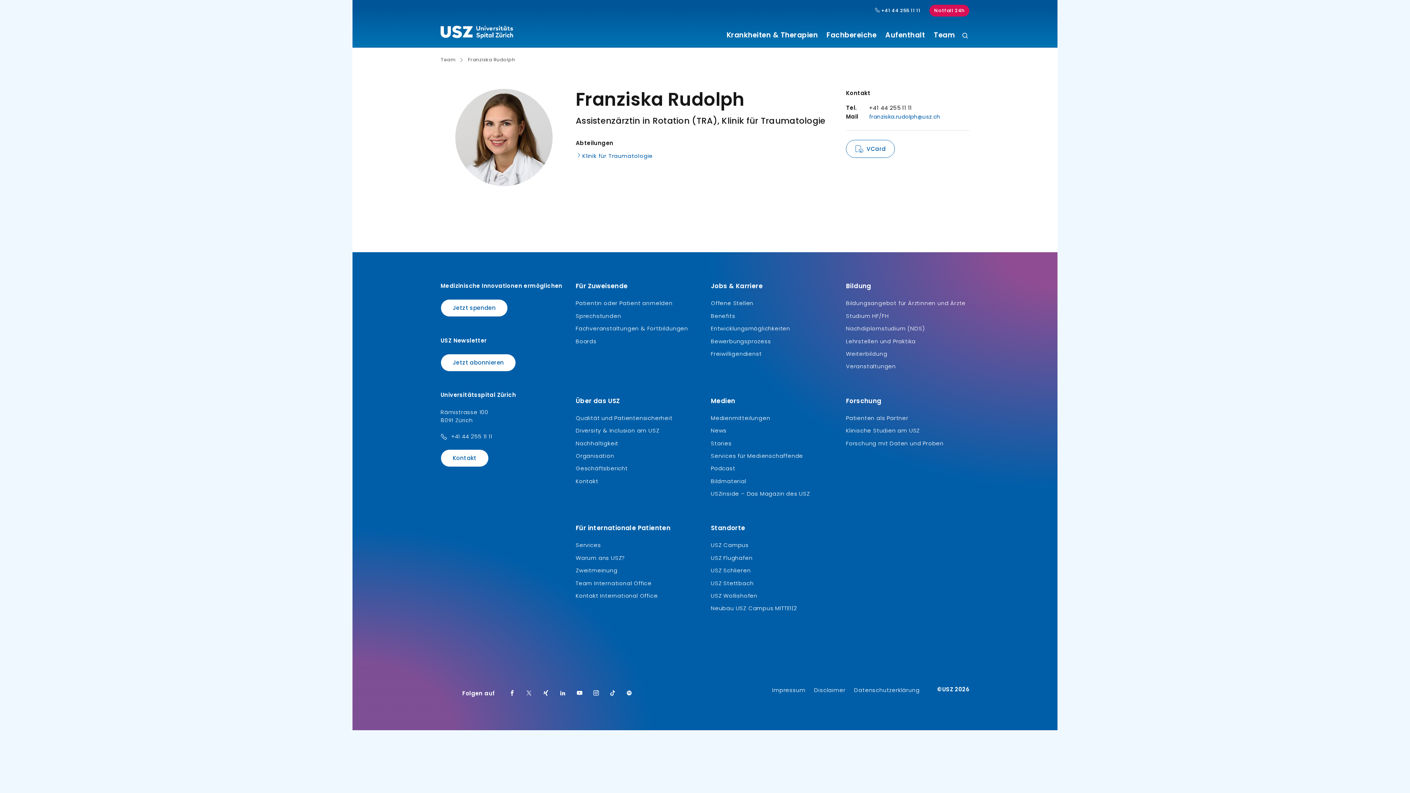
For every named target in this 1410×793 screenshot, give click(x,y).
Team (944, 35)
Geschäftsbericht (602, 468)
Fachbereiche (851, 35)
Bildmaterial (728, 481)
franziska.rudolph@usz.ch (904, 116)
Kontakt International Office (617, 596)
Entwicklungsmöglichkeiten (750, 328)
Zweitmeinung (597, 570)
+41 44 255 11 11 (900, 11)
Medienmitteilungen (740, 418)
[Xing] (546, 693)
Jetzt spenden (474, 308)
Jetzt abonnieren (478, 362)
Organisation (595, 456)
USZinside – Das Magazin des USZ (760, 493)
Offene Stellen (732, 303)
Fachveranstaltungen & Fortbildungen (632, 328)
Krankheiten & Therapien (772, 35)
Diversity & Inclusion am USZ (617, 430)
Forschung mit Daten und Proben (895, 443)
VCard (876, 149)
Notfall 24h (949, 10)
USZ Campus (730, 545)
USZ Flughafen (731, 558)
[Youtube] (580, 693)
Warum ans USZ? (600, 558)
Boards (586, 341)
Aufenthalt (905, 35)
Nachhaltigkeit (597, 443)
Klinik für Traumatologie (617, 156)
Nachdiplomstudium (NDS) (885, 328)
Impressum (788, 690)
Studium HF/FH (867, 316)
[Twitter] (529, 693)
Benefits (723, 316)
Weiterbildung (866, 354)
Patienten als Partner (877, 418)
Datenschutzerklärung (886, 690)
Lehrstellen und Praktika (881, 341)
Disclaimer (829, 690)
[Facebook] (512, 693)
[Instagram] (596, 693)
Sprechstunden (598, 316)
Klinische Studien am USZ (883, 430)
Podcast (723, 468)
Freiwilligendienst (736, 354)
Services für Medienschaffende (757, 456)
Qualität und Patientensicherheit (624, 418)
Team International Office (614, 583)
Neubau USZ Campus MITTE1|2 (754, 608)
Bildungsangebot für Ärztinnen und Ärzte (906, 303)
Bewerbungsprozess (741, 341)
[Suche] (965, 36)
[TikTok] (612, 693)
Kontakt (465, 458)
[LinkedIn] (563, 693)
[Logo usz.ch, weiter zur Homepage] (477, 33)
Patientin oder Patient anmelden (624, 303)
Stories (721, 443)
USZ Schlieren (731, 570)
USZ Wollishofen (734, 596)
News (719, 430)
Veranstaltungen (871, 366)
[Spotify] (629, 693)
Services (588, 545)
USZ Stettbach (732, 583)
